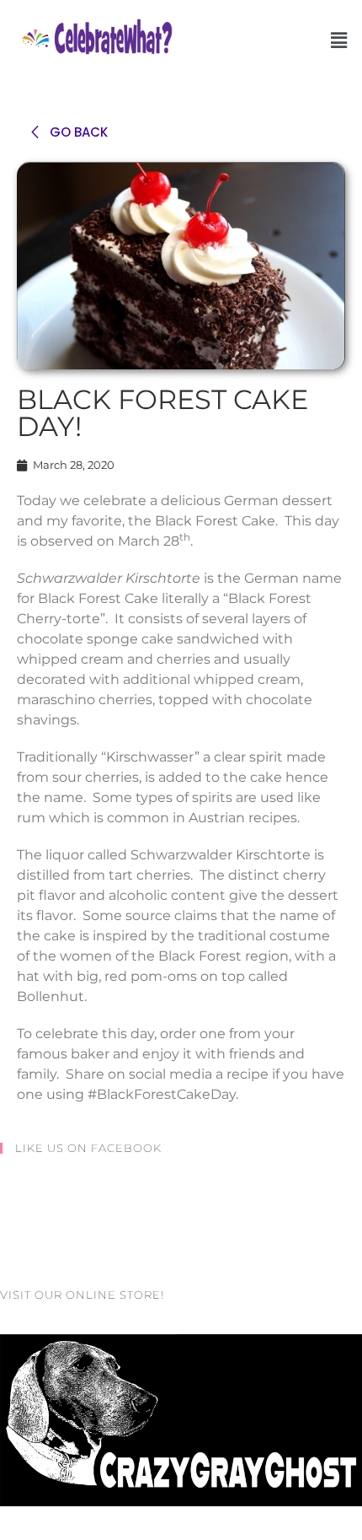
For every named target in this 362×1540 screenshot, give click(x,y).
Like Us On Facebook (88, 1148)
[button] (339, 40)
